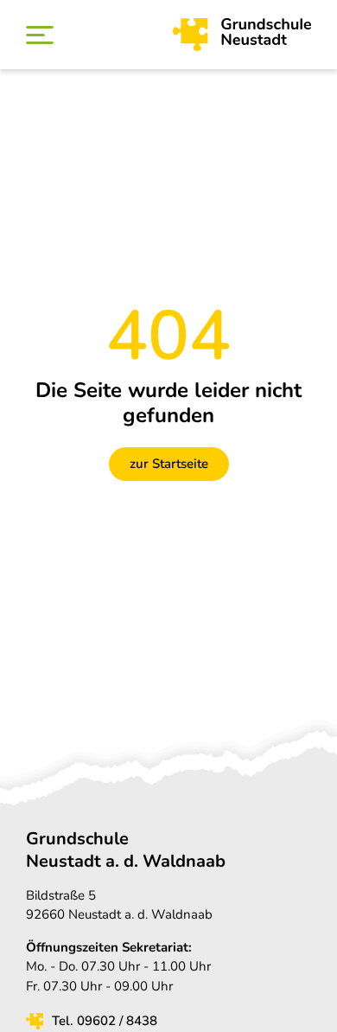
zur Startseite (169, 463)
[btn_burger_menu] (40, 35)
